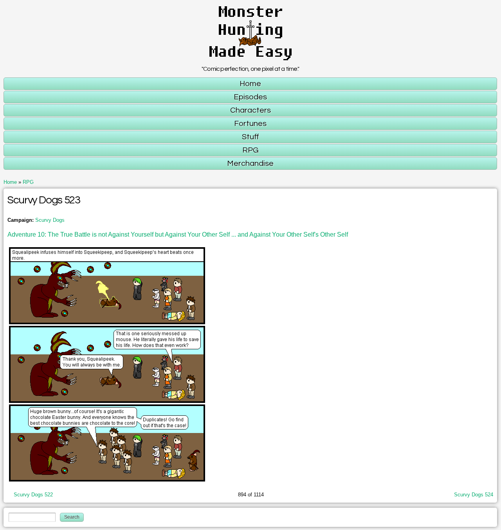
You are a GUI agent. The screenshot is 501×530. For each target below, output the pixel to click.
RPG (28, 182)
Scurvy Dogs (50, 220)
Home (10, 182)
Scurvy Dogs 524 (473, 495)
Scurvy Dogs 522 (33, 495)
